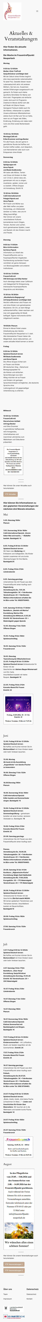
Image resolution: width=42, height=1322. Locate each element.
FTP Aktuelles (10, 494)
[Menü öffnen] (37, 11)
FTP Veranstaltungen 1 (14, 1264)
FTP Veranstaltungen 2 (14, 1270)
